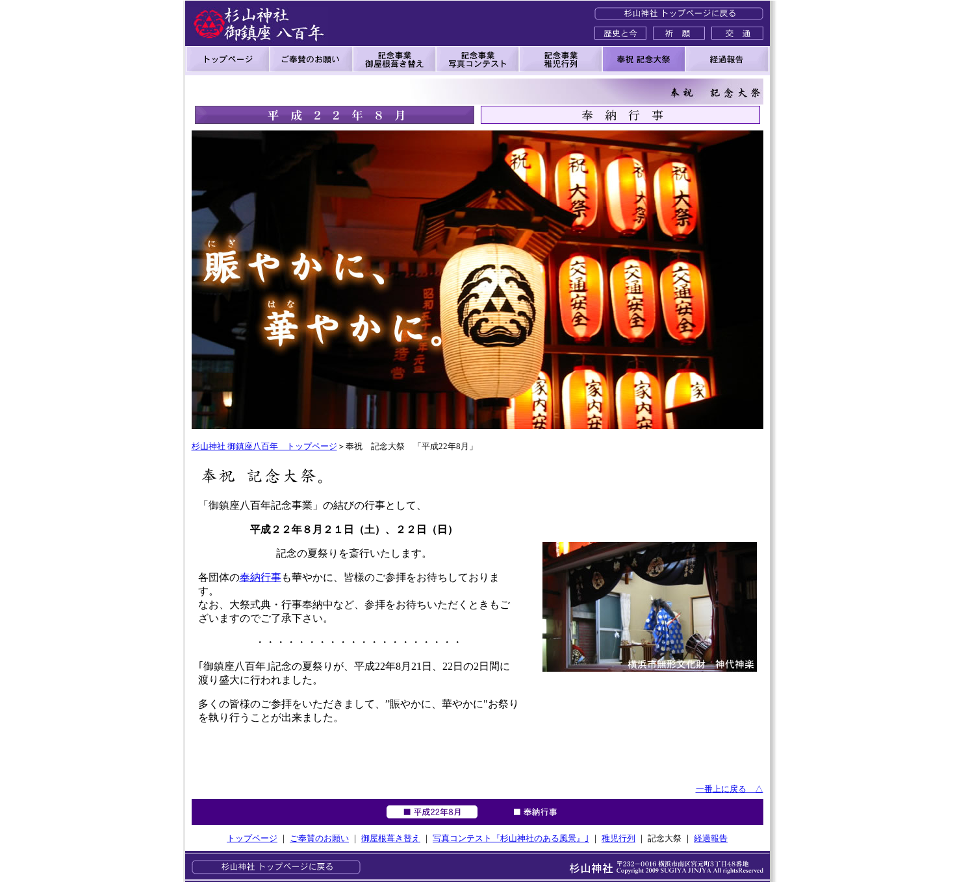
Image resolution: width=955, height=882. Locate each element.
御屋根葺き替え (390, 838)
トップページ (252, 838)
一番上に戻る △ (729, 789)
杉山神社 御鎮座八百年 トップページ (264, 446)
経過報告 (711, 838)
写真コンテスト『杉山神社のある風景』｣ (511, 838)
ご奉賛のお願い (319, 838)
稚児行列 (618, 838)
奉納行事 (260, 577)
